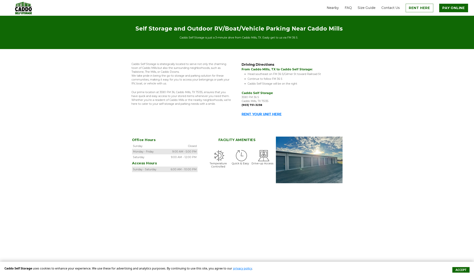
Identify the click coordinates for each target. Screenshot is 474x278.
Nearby (333, 8)
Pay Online (453, 8)
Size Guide (366, 8)
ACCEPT (460, 270)
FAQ (348, 8)
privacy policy (242, 268)
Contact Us (390, 8)
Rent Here (419, 8)
